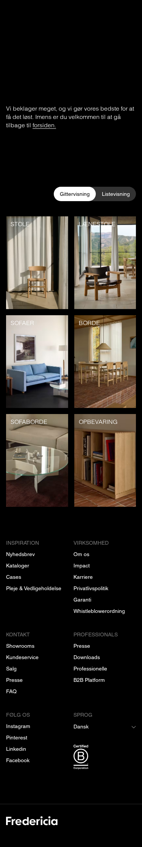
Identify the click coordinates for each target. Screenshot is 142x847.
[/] (71, 825)
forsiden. (44, 125)
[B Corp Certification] (104, 758)
